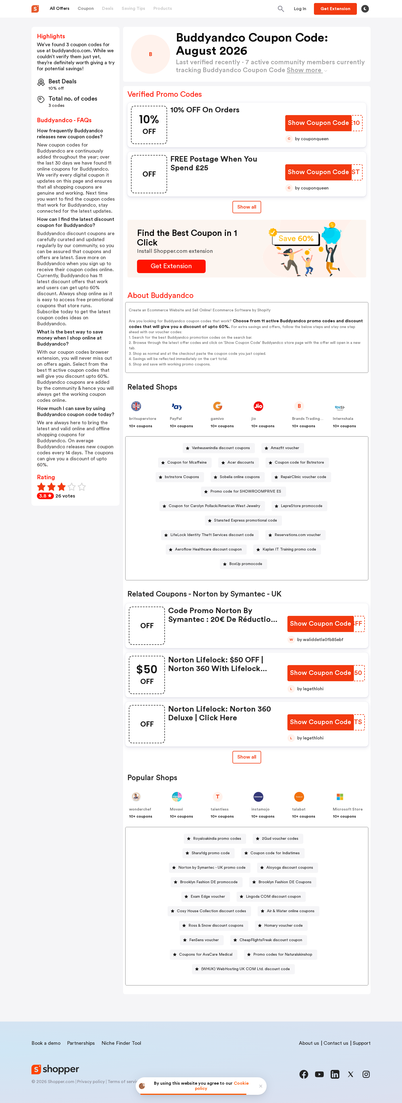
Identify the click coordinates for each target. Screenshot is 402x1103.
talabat (298, 809)
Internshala (343, 419)
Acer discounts (241, 462)
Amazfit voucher (285, 448)
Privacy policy (91, 1081)
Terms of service (124, 1081)
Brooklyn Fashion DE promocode (209, 882)
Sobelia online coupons (240, 477)
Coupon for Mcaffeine (187, 462)
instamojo (260, 809)
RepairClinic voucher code (303, 477)
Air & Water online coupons (290, 911)
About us (309, 1043)
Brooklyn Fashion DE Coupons (284, 882)
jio (253, 419)
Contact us (336, 1043)
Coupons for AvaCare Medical (205, 954)
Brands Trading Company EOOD (321, 419)
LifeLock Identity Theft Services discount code (212, 535)
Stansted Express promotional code (245, 520)
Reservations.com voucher (298, 535)
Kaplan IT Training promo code (289, 549)
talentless (220, 809)
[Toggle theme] (365, 9)
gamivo (217, 419)
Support (362, 1043)
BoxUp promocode (245, 564)
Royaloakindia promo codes (217, 839)
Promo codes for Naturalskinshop (282, 954)
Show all (246, 206)
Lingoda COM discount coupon (273, 897)
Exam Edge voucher (208, 897)
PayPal (176, 419)
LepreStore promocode (301, 506)
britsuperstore (142, 419)
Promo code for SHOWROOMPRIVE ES (245, 491)
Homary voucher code (283, 926)
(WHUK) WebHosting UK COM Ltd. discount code (245, 969)
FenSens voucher (204, 940)
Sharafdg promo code (211, 853)
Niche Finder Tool (121, 1043)
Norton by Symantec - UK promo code (212, 868)
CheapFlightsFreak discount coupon (271, 940)
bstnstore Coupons (182, 477)
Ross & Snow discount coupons (215, 926)
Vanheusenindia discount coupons (221, 448)
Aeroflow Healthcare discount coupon (208, 549)
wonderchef (140, 809)
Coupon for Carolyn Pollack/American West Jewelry (214, 506)
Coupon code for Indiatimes (275, 853)
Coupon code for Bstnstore (299, 462)
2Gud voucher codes (280, 839)
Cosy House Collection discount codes (211, 911)
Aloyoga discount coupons (289, 868)
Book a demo (45, 1043)
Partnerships (81, 1043)
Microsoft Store (348, 809)
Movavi (176, 809)
